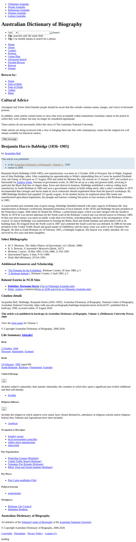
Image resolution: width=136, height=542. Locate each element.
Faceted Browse (16, 62)
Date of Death (15, 87)
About (11, 47)
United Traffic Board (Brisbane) (24, 461)
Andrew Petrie (24, 182)
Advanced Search (17, 59)
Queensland (35, 367)
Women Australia (17, 13)
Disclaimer (19, 533)
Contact (12, 50)
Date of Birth (15, 84)
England (29, 351)
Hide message (9, 139)
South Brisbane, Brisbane (14, 367)
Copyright (6, 533)
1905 (18, 364)
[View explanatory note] (4, 381)
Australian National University (76, 522)
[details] (27, 335)
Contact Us (51, 533)
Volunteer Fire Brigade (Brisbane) (25, 464)
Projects (12, 53)
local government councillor (22, 439)
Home (11, 44)
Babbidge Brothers (18, 509)
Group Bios (14, 56)
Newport (6, 351)
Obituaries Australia (18, 4)
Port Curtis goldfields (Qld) (22, 480)
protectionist (14, 493)
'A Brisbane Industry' (19, 273)
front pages (17, 323)
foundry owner (16, 436)
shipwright (13, 445)
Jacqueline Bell (13, 153)
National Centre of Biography (37, 522)
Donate (12, 68)
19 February (7, 364)
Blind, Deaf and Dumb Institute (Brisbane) (30, 467)
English (12, 395)
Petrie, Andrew (16, 289)
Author (11, 90)
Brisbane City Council (19, 506)
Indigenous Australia (19, 10)
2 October (6, 348)
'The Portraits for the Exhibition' (24, 270)
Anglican (13, 423)
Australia (47, 367)
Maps (11, 93)
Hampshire (17, 351)
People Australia (16, 7)
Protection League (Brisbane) (23, 458)
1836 (15, 348)
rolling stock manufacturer (21, 442)
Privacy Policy (35, 533)
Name (11, 81)
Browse (12, 65)
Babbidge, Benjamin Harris (23, 286)
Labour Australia (17, 16)
